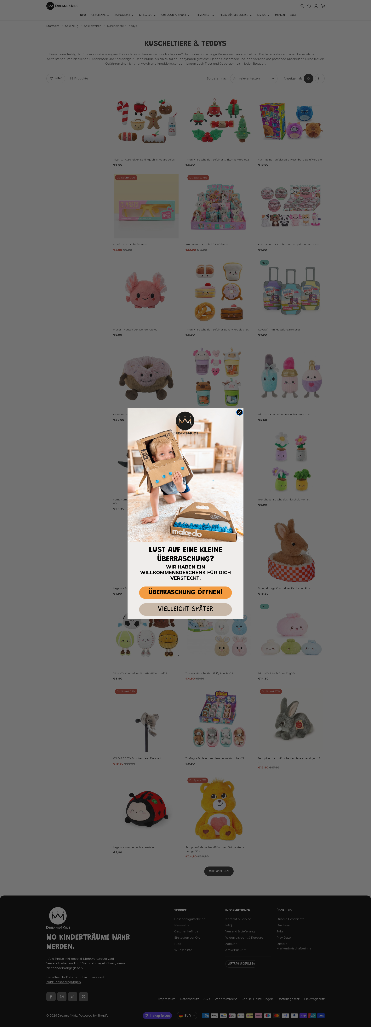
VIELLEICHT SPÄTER (185, 609)
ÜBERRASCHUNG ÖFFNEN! (185, 592)
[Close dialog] (240, 412)
